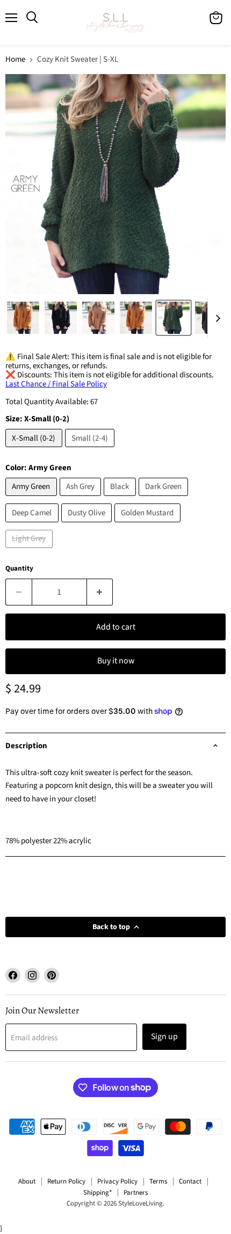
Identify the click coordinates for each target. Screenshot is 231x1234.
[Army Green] (32, 499)
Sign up (164, 1036)
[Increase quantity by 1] (100, 592)
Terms (158, 1181)
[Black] (121, 499)
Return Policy (66, 1181)
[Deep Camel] (33, 525)
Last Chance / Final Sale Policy (56, 384)
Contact (190, 1181)
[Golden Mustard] (148, 525)
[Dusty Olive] (88, 525)
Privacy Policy (117, 1181)
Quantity (19, 569)
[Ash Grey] (82, 499)
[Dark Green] (165, 499)
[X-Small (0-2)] (35, 450)
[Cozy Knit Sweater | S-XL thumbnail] (23, 318)
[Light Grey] (30, 551)
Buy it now (115, 661)
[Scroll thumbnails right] (216, 318)
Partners (136, 1193)
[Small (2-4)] (91, 450)
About (26, 1181)
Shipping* (97, 1193)
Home (15, 59)
